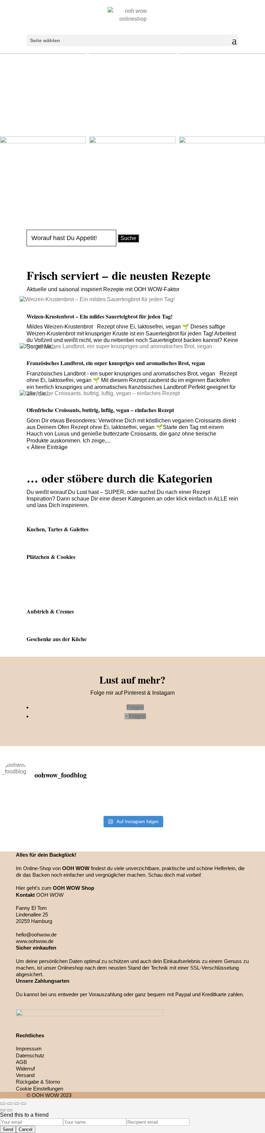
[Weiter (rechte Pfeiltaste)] (9, 1110)
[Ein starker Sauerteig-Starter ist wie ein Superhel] (220, 799)
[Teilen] (9, 1104)
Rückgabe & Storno (38, 1082)
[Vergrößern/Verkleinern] (23, 1104)
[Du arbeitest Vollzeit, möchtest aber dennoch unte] (45, 808)
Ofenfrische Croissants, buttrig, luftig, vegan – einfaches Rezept (100, 410)
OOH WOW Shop (73, 888)
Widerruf (25, 1069)
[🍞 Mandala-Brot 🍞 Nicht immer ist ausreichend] (133, 808)
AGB (21, 1062)
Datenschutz (30, 1055)
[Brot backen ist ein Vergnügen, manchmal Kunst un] (133, 799)
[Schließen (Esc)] (3, 1104)
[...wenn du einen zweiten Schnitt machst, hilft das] (220, 808)
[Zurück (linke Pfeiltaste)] (3, 1110)
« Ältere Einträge (47, 447)
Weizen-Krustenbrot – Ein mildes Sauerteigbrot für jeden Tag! (100, 316)
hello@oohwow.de (36, 934)
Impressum (29, 1048)
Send (8, 1129)
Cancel (25, 1129)
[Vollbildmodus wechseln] (16, 1104)
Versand (25, 1075)
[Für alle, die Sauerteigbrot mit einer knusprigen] (45, 799)
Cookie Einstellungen (39, 1089)
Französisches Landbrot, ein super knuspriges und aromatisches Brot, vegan (116, 363)
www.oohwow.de (34, 941)
